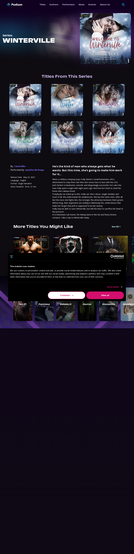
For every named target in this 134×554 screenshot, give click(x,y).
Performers (68, 4)
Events (92, 4)
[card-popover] (25, 100)
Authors (53, 4)
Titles (43, 4)
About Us (105, 4)
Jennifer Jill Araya (35, 169)
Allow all (105, 295)
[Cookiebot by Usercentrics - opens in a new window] (112, 257)
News (82, 4)
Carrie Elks (20, 166)
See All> (116, 226)
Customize (65, 295)
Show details (113, 287)
